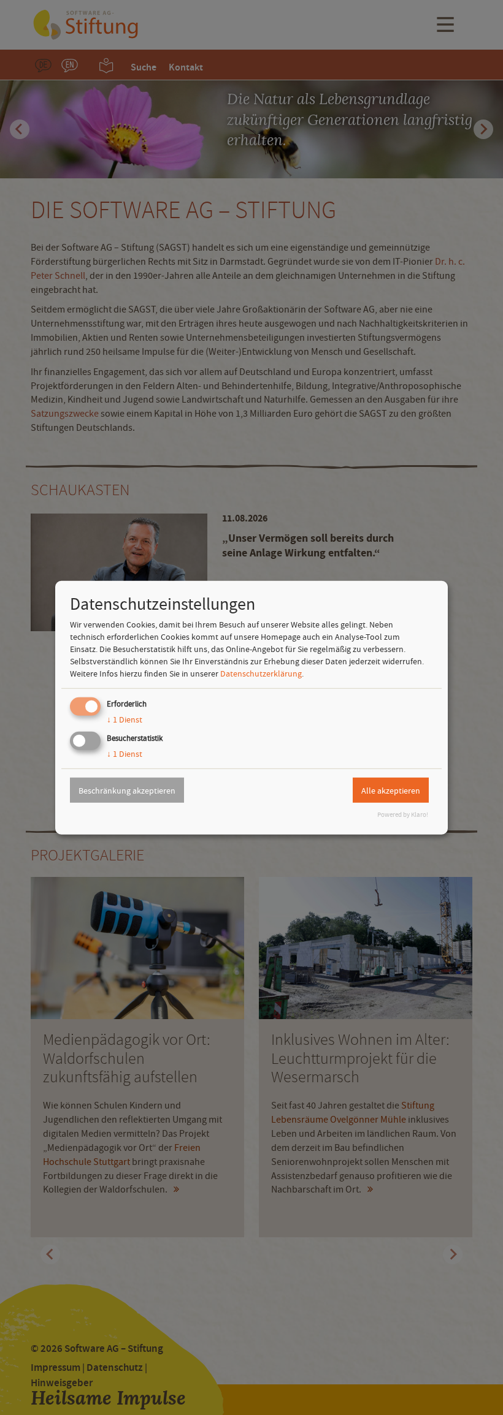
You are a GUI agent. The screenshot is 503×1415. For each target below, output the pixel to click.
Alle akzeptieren (390, 789)
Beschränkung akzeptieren (127, 789)
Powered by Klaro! (402, 814)
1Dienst (124, 719)
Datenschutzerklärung (261, 673)
